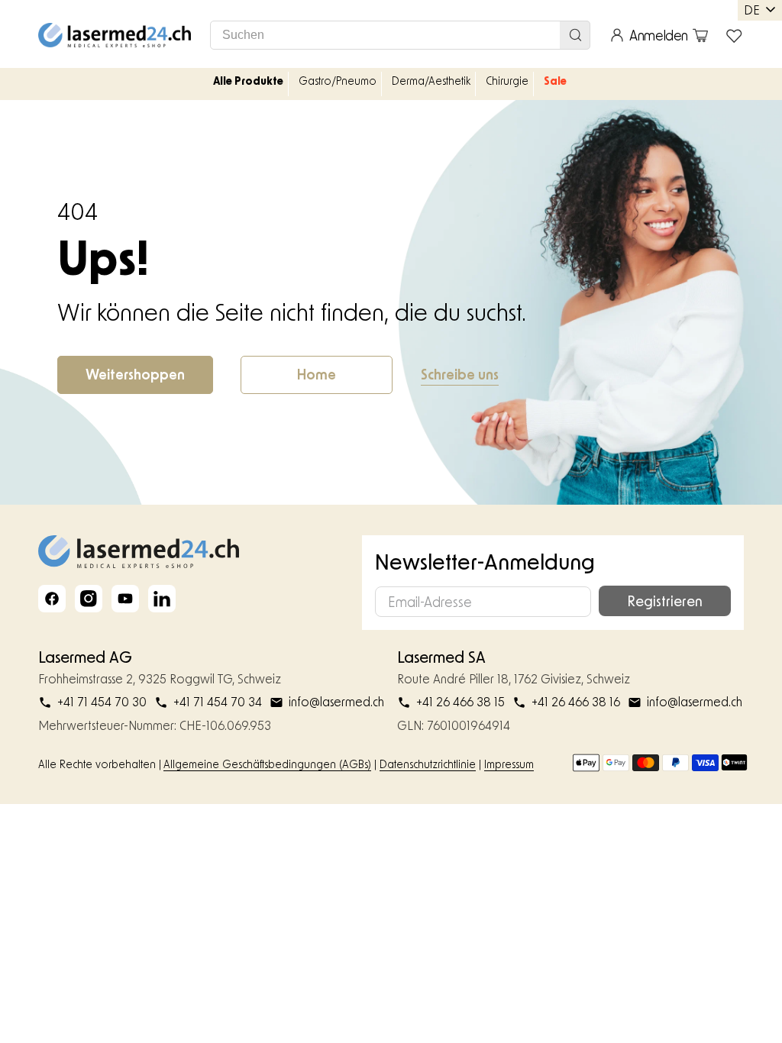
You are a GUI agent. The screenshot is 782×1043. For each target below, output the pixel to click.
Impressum (509, 763)
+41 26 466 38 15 (460, 702)
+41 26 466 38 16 (576, 702)
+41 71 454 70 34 (217, 702)
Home (316, 374)
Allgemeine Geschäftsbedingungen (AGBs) (267, 763)
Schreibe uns (460, 374)
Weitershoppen (135, 374)
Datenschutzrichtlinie (428, 763)
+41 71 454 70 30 (102, 702)
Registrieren (665, 601)
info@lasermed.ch (336, 702)
